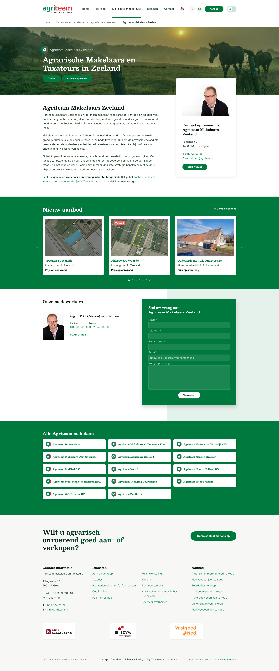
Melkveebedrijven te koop (207, 579)
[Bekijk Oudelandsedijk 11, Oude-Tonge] (205, 237)
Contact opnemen (77, 78)
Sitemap (103, 659)
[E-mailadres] (199, 9)
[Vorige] (37, 246)
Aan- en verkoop (102, 573)
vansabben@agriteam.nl (199, 158)
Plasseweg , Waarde (125, 260)
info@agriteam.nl (57, 609)
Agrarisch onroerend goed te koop (213, 573)
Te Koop (101, 8)
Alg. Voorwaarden (156, 659)
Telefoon (154, 330)
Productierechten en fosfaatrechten (114, 585)
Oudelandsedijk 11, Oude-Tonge (199, 260)
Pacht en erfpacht (103, 597)
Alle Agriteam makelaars (69, 433)
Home (85, 8)
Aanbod (214, 8)
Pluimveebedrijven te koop (208, 609)
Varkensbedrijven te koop (207, 603)
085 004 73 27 (56, 605)
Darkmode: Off (231, 9)
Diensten (152, 8)
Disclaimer (116, 659)
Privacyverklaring (134, 659)
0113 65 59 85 (194, 153)
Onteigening (99, 591)
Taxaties (97, 579)
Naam (153, 319)
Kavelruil (147, 579)
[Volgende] (241, 246)
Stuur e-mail (78, 334)
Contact (169, 8)
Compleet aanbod (226, 208)
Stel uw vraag (194, 166)
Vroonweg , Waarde (58, 260)
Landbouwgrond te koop (207, 591)
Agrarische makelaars (103, 22)
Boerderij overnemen (154, 602)
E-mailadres (156, 341)
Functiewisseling (152, 573)
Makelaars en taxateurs (126, 8)
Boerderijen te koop (204, 585)
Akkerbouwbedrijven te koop (209, 597)
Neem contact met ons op (213, 536)
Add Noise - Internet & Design (220, 659)
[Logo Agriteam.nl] (57, 9)
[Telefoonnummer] (192, 9)
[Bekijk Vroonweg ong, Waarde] (73, 237)
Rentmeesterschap (153, 585)
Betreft (152, 352)
